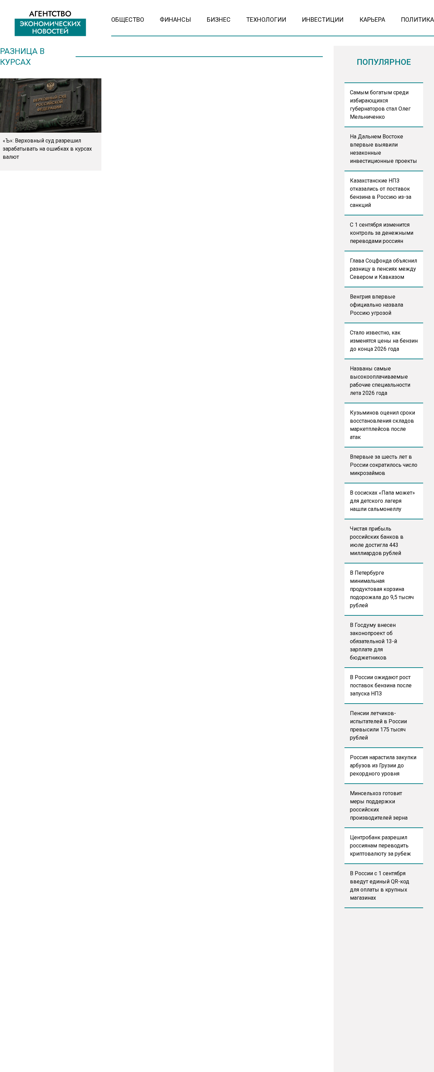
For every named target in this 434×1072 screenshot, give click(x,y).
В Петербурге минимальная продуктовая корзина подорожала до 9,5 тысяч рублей (382, 589)
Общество (127, 19)
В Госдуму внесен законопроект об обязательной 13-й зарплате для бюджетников (373, 641)
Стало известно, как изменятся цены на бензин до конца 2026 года (384, 340)
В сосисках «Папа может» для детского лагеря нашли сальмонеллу (382, 501)
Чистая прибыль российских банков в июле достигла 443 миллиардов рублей (376, 540)
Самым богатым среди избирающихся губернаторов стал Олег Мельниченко (380, 104)
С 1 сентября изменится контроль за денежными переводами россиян (381, 233)
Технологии (266, 19)
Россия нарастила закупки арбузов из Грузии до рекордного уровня (383, 765)
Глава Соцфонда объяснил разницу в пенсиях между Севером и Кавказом (383, 268)
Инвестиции (322, 19)
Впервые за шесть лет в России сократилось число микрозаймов (383, 465)
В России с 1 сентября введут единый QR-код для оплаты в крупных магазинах (379, 885)
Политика (417, 19)
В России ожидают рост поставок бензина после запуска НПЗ (381, 685)
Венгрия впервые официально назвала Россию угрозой (376, 304)
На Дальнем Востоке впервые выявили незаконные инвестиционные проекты (383, 148)
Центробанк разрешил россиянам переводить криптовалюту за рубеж (380, 845)
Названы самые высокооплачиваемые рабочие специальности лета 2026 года (380, 380)
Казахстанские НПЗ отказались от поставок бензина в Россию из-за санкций (380, 192)
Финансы (175, 19)
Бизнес (219, 19)
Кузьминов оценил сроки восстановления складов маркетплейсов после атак (382, 424)
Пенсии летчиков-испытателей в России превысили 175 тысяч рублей (378, 725)
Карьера (372, 19)
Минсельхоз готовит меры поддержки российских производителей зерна (379, 805)
